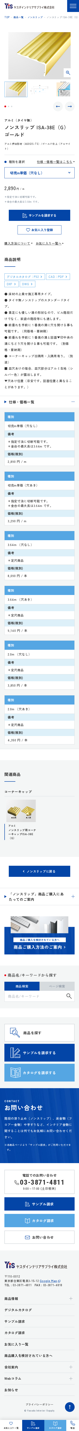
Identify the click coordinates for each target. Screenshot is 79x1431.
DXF (9, 284)
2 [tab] (8, 106)
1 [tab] (5, 106)
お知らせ (11, 1390)
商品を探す (32, 1032)
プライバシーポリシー (40, 1404)
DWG (25, 284)
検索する (69, 996)
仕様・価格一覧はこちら (54, 161)
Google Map (48, 1281)
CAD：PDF (56, 277)
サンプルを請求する (39, 1052)
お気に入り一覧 (16, 1344)
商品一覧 (18, 17)
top (7, 17)
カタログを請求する (39, 1072)
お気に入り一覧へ (49, 243)
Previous (58, 106)
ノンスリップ (35, 17)
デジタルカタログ (18, 1309)
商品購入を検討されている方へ (28, 1355)
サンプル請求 (14, 1321)
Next (70, 106)
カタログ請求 (14, 1332)
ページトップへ (70, 1407)
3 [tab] (11, 106)
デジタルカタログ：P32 (23, 277)
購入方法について (17, 243)
